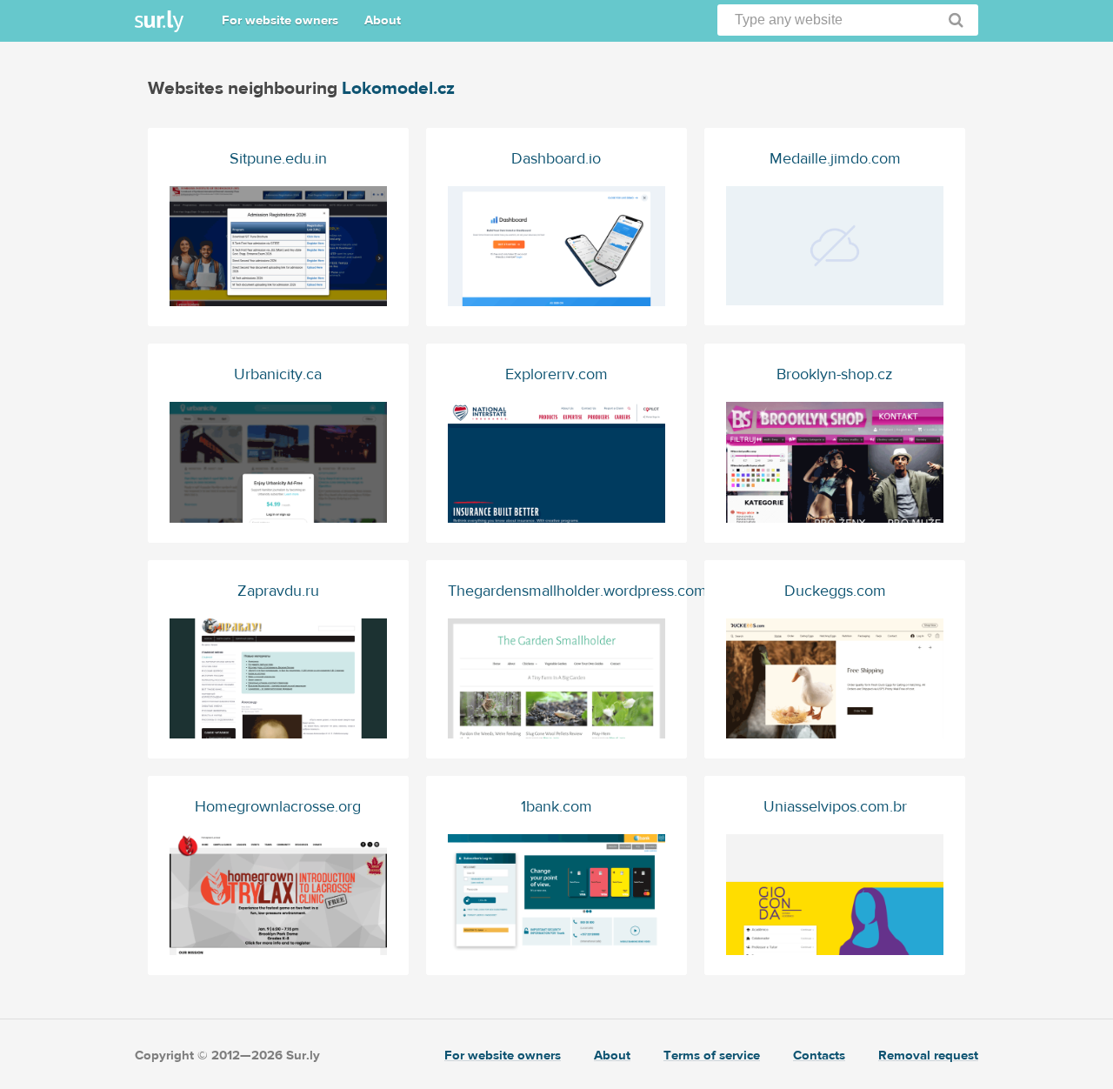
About (382, 20)
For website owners (280, 20)
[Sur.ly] (159, 21)
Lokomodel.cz (398, 88)
